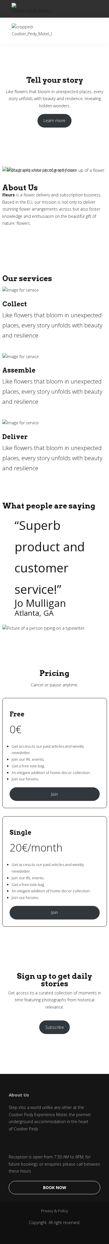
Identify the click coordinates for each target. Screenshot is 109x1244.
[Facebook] (12, 1143)
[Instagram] (26, 1143)
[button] (95, 8)
